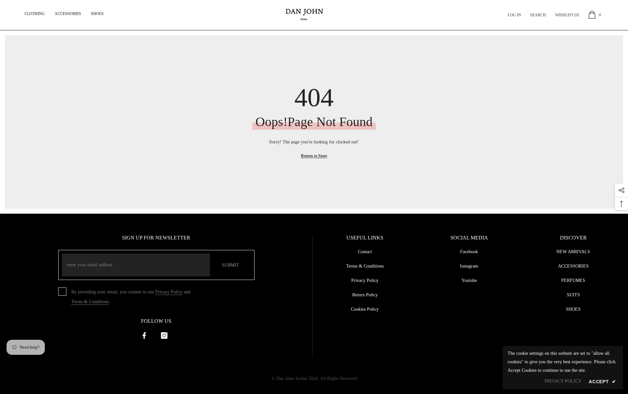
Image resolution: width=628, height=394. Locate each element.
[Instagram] (164, 335)
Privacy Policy (169, 291)
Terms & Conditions (90, 301)
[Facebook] (144, 335)
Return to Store (314, 156)
